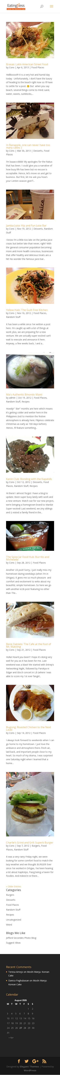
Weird (9, 924)
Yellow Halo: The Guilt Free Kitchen (27, 310)
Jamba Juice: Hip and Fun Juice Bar (26, 225)
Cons (11, 67)
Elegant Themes (29, 1066)
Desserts (38, 150)
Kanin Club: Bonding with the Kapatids (29, 479)
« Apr (11, 1037)
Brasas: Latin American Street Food (27, 64)
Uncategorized (13, 919)
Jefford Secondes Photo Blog (21, 937)
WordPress (30, 1070)
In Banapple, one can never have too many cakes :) (28, 146)
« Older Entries (13, 886)
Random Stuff (13, 316)
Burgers (36, 845)
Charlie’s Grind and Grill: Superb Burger (29, 842)
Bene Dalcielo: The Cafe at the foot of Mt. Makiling (28, 645)
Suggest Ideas (13, 942)
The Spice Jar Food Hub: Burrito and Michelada (27, 558)
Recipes (26, 401)
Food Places (37, 67)
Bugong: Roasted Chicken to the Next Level (28, 728)
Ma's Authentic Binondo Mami (24, 394)
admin (12, 397)
